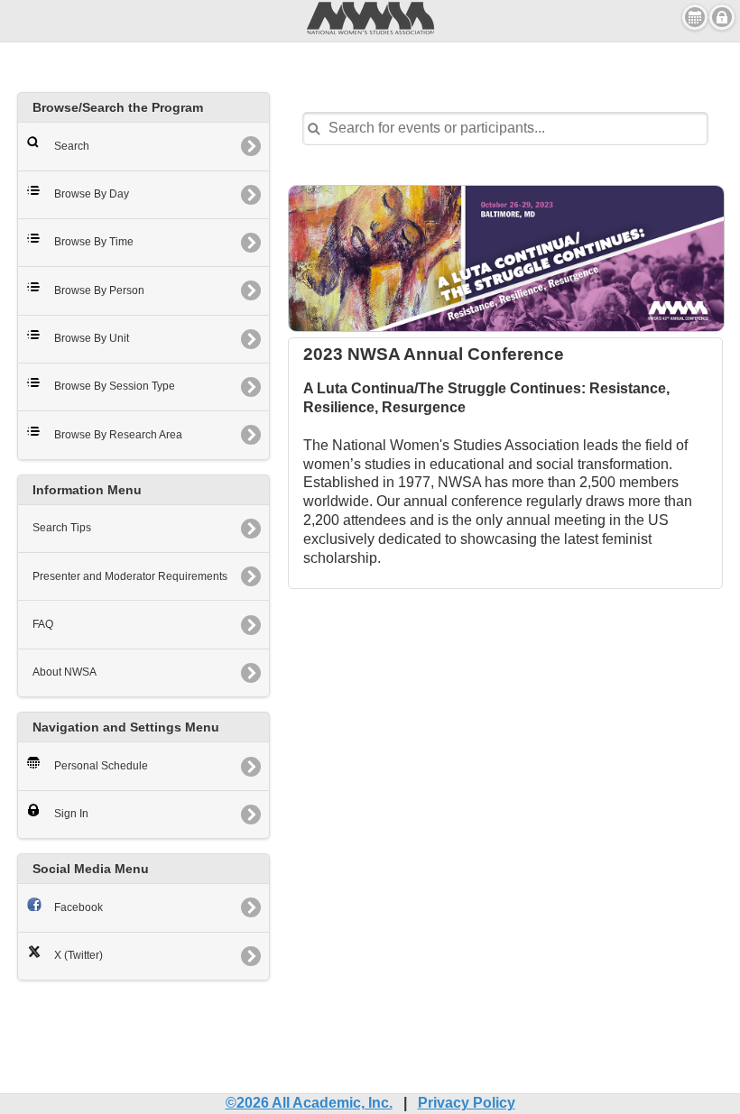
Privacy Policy (466, 1102)
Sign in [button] (721, 17)
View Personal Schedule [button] (694, 17)
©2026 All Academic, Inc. (309, 1102)
